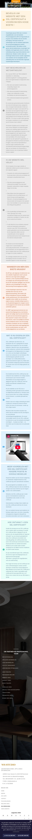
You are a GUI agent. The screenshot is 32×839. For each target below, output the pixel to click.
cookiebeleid (16, 831)
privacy (25, 829)
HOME (2, 790)
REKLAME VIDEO (5, 803)
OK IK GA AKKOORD (10, 835)
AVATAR (3, 793)
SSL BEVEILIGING (5, 806)
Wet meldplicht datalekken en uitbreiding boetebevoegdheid (16, 75)
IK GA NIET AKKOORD (23, 835)
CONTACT (3, 798)
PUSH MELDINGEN (5, 801)
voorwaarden (19, 829)
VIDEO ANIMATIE (5, 808)
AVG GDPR (3, 796)
